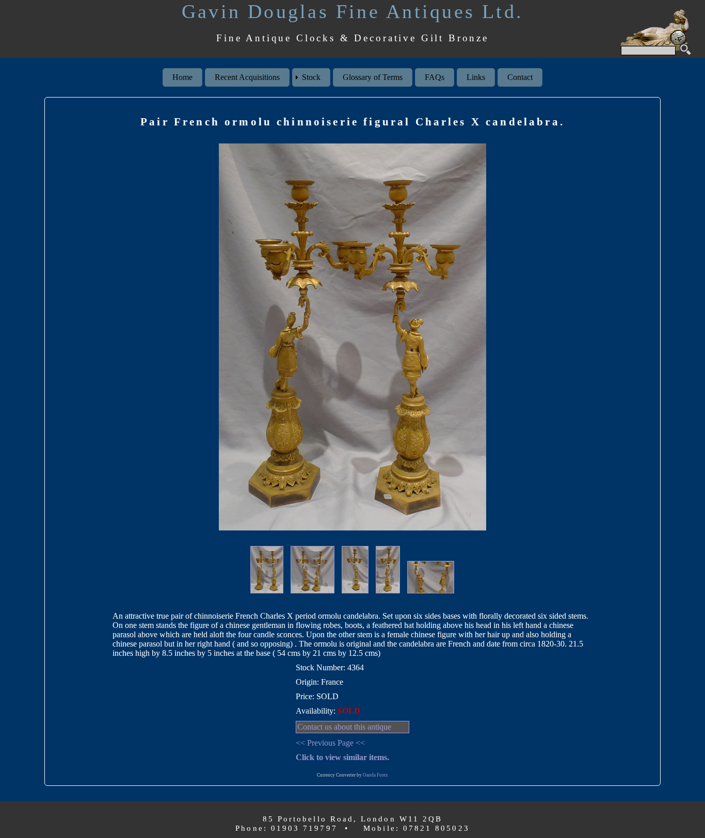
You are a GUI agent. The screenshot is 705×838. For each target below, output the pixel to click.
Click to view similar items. (342, 757)
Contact (520, 77)
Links (476, 77)
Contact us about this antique (344, 726)
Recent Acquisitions (247, 77)
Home (182, 77)
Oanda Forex (375, 775)
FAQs (434, 77)
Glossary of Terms (373, 77)
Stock (311, 77)
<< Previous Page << (330, 742)
